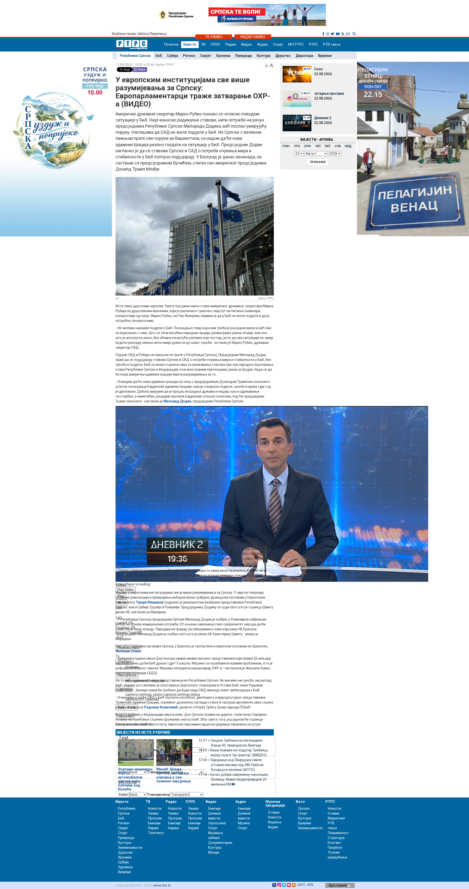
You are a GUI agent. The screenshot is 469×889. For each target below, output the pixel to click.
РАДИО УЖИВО (252, 37)
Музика (244, 823)
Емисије (154, 823)
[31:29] (297, 123)
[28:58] (297, 74)
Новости (154, 808)
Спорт (278, 44)
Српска (303, 808)
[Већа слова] (271, 65)
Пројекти (335, 847)
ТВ (203, 44)
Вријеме (325, 56)
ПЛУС (215, 44)
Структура (336, 838)
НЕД (348, 146)
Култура (263, 56)
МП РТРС (296, 44)
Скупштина (217, 823)
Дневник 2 (322, 118)
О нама (273, 812)
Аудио (262, 44)
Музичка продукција (275, 803)
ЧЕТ (318, 146)
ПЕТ (328, 146)
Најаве (153, 828)
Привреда (243, 56)
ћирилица (158, 34)
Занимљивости (130, 847)
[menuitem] (200, 694)
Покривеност (338, 833)
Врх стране (338, 885)
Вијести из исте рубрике (143, 732)
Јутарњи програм (329, 93)
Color (123, 795)
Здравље (125, 867)
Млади (213, 852)
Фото (300, 802)
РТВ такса (331, 44)
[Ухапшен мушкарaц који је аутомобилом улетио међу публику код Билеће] (136, 750)
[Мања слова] (266, 65)
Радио (230, 44)
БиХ (159, 56)
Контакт (334, 843)
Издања (274, 822)
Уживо (153, 813)
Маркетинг (336, 818)
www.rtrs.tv (162, 885)
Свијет (205, 56)
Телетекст (156, 833)
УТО (297, 146)
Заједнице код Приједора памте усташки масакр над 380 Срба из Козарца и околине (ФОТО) (231, 765)
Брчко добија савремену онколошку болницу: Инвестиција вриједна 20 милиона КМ (233, 779)
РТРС (313, 44)
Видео (246, 44)
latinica (143, 34)
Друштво (283, 56)
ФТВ (310, 885)
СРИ (307, 146)
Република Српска (135, 56)
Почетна (171, 44)
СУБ (338, 146)
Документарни (220, 843)
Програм (155, 818)
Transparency (158, 795)
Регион (189, 56)
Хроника (223, 56)
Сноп (318, 69)
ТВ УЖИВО (214, 37)
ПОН (285, 146)
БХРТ (301, 885)
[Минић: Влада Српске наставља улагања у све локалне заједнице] (174, 750)
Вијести (189, 44)
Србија (172, 56)
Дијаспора (304, 56)
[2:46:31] (297, 98)
